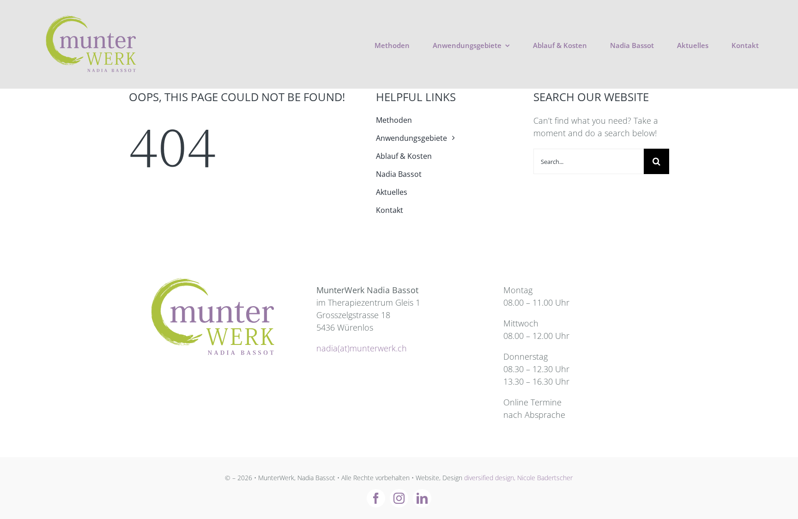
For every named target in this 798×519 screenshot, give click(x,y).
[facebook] (376, 498)
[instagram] (399, 498)
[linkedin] (422, 498)
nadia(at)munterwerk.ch (361, 348)
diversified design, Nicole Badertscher (518, 477)
